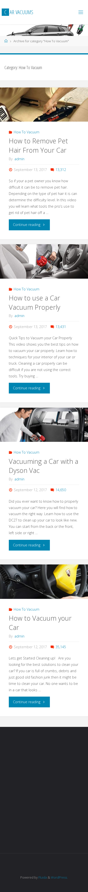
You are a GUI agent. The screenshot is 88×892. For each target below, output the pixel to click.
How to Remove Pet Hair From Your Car (38, 145)
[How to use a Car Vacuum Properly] (44, 261)
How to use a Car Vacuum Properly (34, 302)
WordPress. (59, 877)
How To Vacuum (26, 132)
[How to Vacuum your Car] (44, 581)
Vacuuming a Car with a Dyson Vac (43, 466)
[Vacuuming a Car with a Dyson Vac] (44, 425)
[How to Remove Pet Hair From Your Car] (44, 104)
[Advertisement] (44, 790)
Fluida (42, 877)
